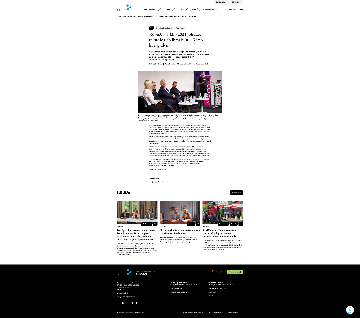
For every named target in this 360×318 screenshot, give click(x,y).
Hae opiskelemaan (150, 10)
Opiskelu (191, 224)
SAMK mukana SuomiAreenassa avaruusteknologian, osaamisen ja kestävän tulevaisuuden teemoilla (219, 233)
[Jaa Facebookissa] (150, 182)
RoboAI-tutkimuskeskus (164, 28)
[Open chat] (350, 310)
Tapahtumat (180, 28)
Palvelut (181, 10)
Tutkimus (168, 10)
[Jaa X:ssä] (153, 182)
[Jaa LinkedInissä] (156, 182)
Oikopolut (237, 2)
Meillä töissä (146, 224)
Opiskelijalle (222, 2)
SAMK (194, 10)
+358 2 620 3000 (133, 285)
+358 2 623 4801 (191, 285)
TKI (151, 28)
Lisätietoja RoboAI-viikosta (158, 169)
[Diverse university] (218, 272)
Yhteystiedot (208, 10)
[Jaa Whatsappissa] (159, 182)
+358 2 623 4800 (227, 285)
